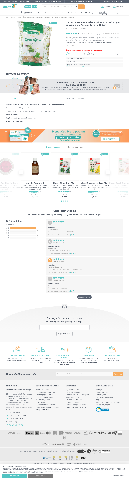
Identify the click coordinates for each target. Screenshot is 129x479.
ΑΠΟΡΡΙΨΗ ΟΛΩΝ (40, 476)
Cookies (61, 463)
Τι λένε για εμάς (102, 392)
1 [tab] (61, 201)
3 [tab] (65, 201)
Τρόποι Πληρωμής (42, 389)
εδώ (41, 472)
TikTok (13, 425)
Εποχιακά (48, 13)
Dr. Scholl (47, 451)
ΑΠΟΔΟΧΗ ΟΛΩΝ (14, 475)
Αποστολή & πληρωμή (75, 98)
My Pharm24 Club (72, 389)
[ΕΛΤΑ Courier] (44, 444)
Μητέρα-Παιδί (67, 13)
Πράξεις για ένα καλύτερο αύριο (108, 402)
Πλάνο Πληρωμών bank (76, 404)
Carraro (83, 28)
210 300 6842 (14, 412)
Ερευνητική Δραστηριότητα (106, 397)
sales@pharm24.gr (16, 418)
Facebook (7, 425)
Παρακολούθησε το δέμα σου (47, 397)
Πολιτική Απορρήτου (50, 463)
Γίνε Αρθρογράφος (103, 404)
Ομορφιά (14, 13)
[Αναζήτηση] (81, 6)
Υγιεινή (57, 13)
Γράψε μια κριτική (84, 297)
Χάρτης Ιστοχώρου (89, 463)
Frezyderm (22, 451)
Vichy (66, 451)
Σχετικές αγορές (53, 147)
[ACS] (85, 444)
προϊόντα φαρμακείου (14, 398)
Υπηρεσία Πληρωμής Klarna (76, 407)
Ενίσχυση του (80, 1)
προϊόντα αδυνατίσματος (17, 396)
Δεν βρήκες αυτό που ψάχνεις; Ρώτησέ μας (64, 322)
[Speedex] (61, 444)
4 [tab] (67, 201)
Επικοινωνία (40, 402)
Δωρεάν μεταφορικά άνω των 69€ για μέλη (105, 54)
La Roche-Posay (57, 451)
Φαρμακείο (78, 13)
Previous (21, 172)
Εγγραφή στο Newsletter (45, 404)
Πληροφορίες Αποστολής (45, 392)
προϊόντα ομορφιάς (13, 402)
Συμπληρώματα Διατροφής (26, 13)
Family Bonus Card (73, 392)
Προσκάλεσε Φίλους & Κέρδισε (78, 394)
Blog (97, 399)
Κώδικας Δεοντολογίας (74, 463)
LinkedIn (25, 425)
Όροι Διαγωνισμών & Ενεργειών (48, 407)
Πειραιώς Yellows (72, 402)
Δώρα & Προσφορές (102, 13)
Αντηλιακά (38, 13)
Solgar (41, 451)
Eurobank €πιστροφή (74, 399)
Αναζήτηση (118, 374)
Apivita (35, 451)
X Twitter (22, 425)
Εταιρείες (114, 13)
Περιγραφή (12, 98)
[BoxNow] (69, 444)
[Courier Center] (77, 444)
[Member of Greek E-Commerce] (81, 451)
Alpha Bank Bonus (72, 397)
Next (108, 172)
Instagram (10, 425)
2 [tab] (63, 201)
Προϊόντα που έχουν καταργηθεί (76, 66)
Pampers (72, 451)
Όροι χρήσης (37, 463)
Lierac (29, 451)
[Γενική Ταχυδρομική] (52, 444)
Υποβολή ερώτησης (64, 333)
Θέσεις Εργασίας (102, 394)
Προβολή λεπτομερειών (118, 475)
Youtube (16, 425)
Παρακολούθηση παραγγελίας (113, 1)
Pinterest (19, 425)
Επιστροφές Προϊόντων (44, 394)
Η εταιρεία (100, 389)
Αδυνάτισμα (89, 13)
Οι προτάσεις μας (75, 147)
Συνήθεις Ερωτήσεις (43, 399)
